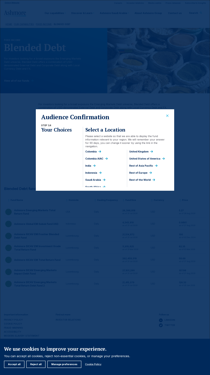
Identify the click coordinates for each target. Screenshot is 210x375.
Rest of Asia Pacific (141, 165)
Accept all (14, 364)
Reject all (36, 364)
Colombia (91, 151)
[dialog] (105, 187)
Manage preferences (64, 364)
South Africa (93, 187)
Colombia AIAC (94, 158)
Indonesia (91, 172)
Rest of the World (140, 179)
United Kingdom (139, 151)
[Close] (167, 116)
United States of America (144, 158)
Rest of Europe (138, 172)
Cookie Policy (93, 364)
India (88, 165)
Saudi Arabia (93, 179)
